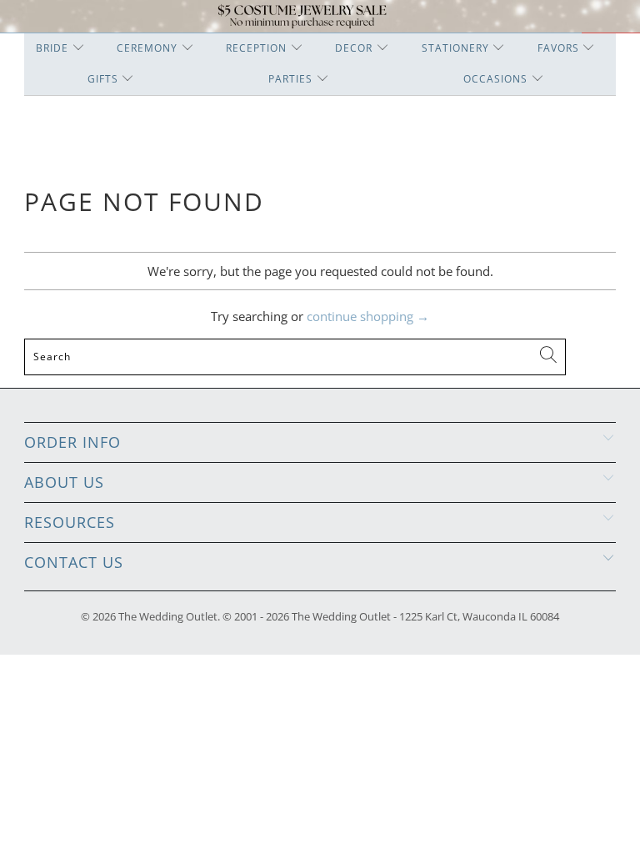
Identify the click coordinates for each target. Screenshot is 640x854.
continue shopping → (368, 316)
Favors (558, 48)
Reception (256, 48)
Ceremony (147, 48)
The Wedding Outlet (168, 616)
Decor (353, 48)
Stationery (455, 48)
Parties (290, 79)
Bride (52, 48)
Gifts (103, 79)
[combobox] (295, 357)
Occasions (495, 79)
